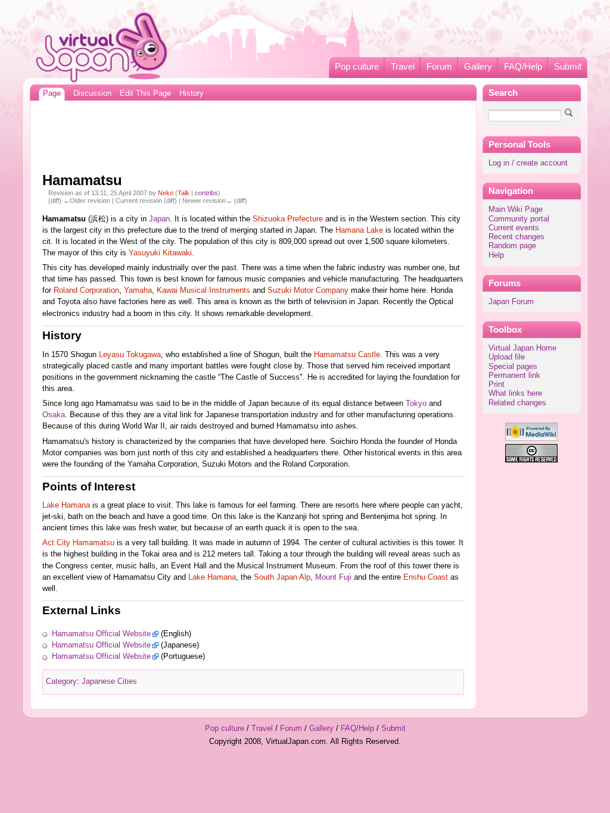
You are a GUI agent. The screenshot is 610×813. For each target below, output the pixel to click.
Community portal (518, 219)
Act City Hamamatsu (78, 543)
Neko (165, 192)
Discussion (92, 93)
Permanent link (514, 375)
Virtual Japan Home (522, 348)
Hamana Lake (359, 230)
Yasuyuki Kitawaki (160, 253)
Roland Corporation (86, 290)
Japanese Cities (109, 681)
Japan (159, 219)
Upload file (506, 357)
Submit (567, 66)
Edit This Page (145, 93)
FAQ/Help (523, 66)
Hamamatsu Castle (347, 355)
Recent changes (516, 237)
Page (52, 93)
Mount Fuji (333, 577)
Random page (512, 246)
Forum (439, 66)
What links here (515, 393)
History (191, 93)
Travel (403, 66)
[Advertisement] (253, 133)
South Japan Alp (282, 577)
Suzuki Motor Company (307, 290)
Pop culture (357, 66)
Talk (183, 192)
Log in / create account (528, 163)
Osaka (53, 415)
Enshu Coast (425, 577)
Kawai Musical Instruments (203, 290)
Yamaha (138, 290)
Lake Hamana (66, 505)
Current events (513, 228)
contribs (206, 192)
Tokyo (416, 403)
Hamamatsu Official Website (101, 634)
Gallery (478, 66)
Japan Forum (511, 302)
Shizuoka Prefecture (288, 219)
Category (61, 681)
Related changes (517, 403)
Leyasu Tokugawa (130, 355)
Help (496, 255)
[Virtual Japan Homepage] (102, 47)
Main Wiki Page (515, 209)
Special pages (512, 366)
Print (496, 384)
